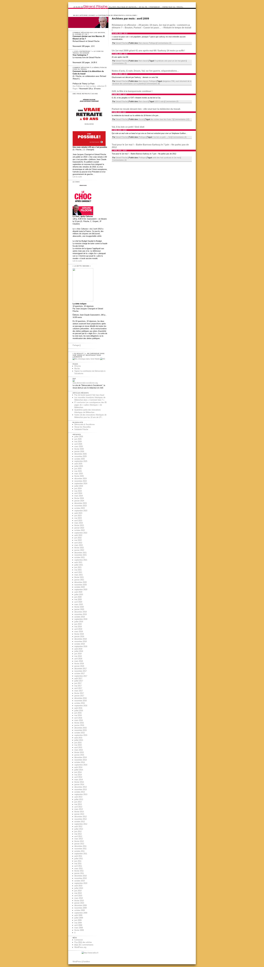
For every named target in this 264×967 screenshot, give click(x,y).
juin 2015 (78, 743)
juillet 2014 (78, 770)
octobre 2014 (79, 762)
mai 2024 (78, 491)
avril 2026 (78, 444)
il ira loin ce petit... (159, 137)
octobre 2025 (79, 459)
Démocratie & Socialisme (84, 424)
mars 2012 (78, 839)
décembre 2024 (80, 479)
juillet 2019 (78, 622)
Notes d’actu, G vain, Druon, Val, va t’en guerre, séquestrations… (145, 71)
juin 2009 (78, 920)
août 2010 (78, 886)
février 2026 (79, 449)
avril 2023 (78, 521)
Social (141, 119)
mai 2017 (78, 686)
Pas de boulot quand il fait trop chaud (89, 395)
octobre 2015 (79, 733)
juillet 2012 (78, 829)
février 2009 (79, 930)
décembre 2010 (80, 876)
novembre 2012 (80, 819)
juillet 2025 (78, 466)
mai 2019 (78, 627)
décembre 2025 (80, 454)
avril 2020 (78, 602)
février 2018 (79, 664)
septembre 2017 (80, 676)
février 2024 (79, 498)
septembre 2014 (80, 765)
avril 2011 (78, 866)
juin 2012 (78, 831)
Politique (152, 43)
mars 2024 (78, 496)
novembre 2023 (80, 506)
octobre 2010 (79, 881)
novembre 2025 (80, 456)
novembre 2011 (80, 849)
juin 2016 (78, 713)
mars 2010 (78, 898)
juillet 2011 (78, 859)
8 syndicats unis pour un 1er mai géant (170, 61)
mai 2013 (78, 804)
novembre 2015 (80, 730)
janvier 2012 (79, 844)
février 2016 (79, 723)
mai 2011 (78, 863)
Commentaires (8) (153, 84)
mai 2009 (78, 923)
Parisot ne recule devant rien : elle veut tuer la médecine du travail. (146, 109)
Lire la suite (77, 177)
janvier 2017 (79, 696)
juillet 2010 (78, 888)
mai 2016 (78, 715)
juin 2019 (78, 624)
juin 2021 (78, 567)
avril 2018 (78, 659)
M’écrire (84, 15)
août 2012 (78, 826)
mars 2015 (78, 750)
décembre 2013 (80, 787)
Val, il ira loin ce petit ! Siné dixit (128, 127)
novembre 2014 (80, 760)
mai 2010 (78, 893)
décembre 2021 (80, 553)
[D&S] (74, 381)
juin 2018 (78, 654)
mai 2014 (78, 775)
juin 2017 (78, 683)
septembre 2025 (80, 461)
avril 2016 (78, 718)
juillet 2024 (78, 486)
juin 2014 (78, 772)
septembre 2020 (80, 589)
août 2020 (78, 592)
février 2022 (79, 548)
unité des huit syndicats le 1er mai (166, 158)
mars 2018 (78, 661)
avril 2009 (78, 925)
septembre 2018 (80, 646)
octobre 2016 (79, 703)
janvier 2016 (79, 725)
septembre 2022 (80, 533)
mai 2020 (78, 599)
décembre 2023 (80, 503)
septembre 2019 (80, 619)
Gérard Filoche (121, 43)
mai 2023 (78, 518)
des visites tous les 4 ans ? (162, 119)
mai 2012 (78, 834)
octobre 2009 (79, 910)
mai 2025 (78, 471)
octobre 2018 (79, 644)
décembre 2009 (80, 905)
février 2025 (79, 476)
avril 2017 (78, 688)
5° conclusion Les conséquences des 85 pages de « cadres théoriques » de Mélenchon (90, 404)
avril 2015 (78, 747)
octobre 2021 (79, 557)
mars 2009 (78, 928)
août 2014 (78, 767)
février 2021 (79, 577)
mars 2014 (78, 780)
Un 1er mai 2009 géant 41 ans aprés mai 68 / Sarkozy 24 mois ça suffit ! (148, 50)
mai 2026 (78, 441)
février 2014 (79, 782)
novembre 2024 (80, 481)
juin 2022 (78, 538)
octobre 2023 (79, 508)
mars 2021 (78, 575)
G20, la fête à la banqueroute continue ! (132, 91)
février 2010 (79, 901)
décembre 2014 (80, 757)
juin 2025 (78, 469)
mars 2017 (78, 691)
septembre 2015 (80, 735)
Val (169, 137)
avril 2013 (78, 807)
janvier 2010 (79, 903)
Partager (76, 345)
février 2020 (79, 607)
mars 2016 (78, 720)
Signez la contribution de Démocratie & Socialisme (112, 15)
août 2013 (78, 797)
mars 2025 (78, 474)
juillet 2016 (78, 711)
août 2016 (78, 708)
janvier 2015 (79, 755)
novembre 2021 (80, 555)
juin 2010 (78, 891)
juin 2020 (78, 597)
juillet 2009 (78, 918)
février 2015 (79, 752)
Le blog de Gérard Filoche (78, 3)
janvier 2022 (79, 550)
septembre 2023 (80, 511)
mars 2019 (78, 631)
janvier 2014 (79, 784)
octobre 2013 (79, 792)
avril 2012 (78, 836)
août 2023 (78, 513)
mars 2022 (78, 545)
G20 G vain (159, 101)
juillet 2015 (78, 740)
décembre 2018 (80, 639)
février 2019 (79, 634)
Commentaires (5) (164, 43)
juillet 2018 (78, 651)
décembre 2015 (80, 728)
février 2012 (79, 841)
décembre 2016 (80, 698)
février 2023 (79, 525)
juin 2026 (78, 439)
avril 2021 (78, 572)
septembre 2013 (80, 794)
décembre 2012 (80, 817)
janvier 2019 (79, 636)
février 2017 (79, 693)
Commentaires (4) (179, 137)
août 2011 (78, 856)
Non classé (143, 43)
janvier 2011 (79, 873)
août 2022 (78, 535)
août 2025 (78, 464)
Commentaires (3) (119, 63)
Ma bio (76, 15)
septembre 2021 (80, 560)
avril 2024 (78, 493)
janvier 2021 (79, 580)
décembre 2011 (80, 846)
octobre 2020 (79, 587)
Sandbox (86, 962)
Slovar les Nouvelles (82, 427)
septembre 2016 (80, 706)
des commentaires (83, 945)
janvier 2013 (79, 814)
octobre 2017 (79, 673)
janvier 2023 (79, 528)
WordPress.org (80, 947)
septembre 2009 (80, 913)
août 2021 (78, 562)
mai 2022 (78, 540)
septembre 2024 (80, 483)
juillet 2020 (78, 594)
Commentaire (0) (171, 101)
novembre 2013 (80, 789)
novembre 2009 (80, 908)
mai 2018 (78, 656)
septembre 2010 (80, 883)
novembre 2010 (80, 878)
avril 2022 (78, 543)
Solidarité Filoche (81, 429)
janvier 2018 (79, 666)
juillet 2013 (78, 799)
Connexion (78, 940)
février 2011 (79, 871)
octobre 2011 (79, 851)
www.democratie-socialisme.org (85, 383)
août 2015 (78, 738)
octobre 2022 (79, 530)
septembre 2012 (80, 824)
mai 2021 (78, 570)
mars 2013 (78, 809)
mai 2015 (78, 745)
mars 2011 (78, 868)
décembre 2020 (80, 582)
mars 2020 (78, 604)
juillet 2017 (78, 681)
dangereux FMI (168, 81)
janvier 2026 (79, 451)
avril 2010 (78, 896)
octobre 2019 (79, 617)
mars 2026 (78, 446)
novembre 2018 (80, 641)
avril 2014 (78, 777)
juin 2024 (78, 488)
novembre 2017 (80, 671)
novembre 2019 (80, 614)
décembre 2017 (80, 669)
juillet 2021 (78, 565)
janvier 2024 (79, 501)
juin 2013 (78, 802)
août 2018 (78, 649)
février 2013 (79, 812)
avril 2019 (78, 629)
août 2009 (78, 915)
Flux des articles (83, 942)
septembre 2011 (80, 854)
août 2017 (78, 678)
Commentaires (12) (181, 119)
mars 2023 (78, 523)
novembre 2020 (80, 585)
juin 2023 (78, 516)
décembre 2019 (80, 612)
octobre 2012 (79, 821)
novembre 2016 (80, 701)
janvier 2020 (79, 609)
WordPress (77, 962)
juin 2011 (77, 861)
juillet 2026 (78, 437)
